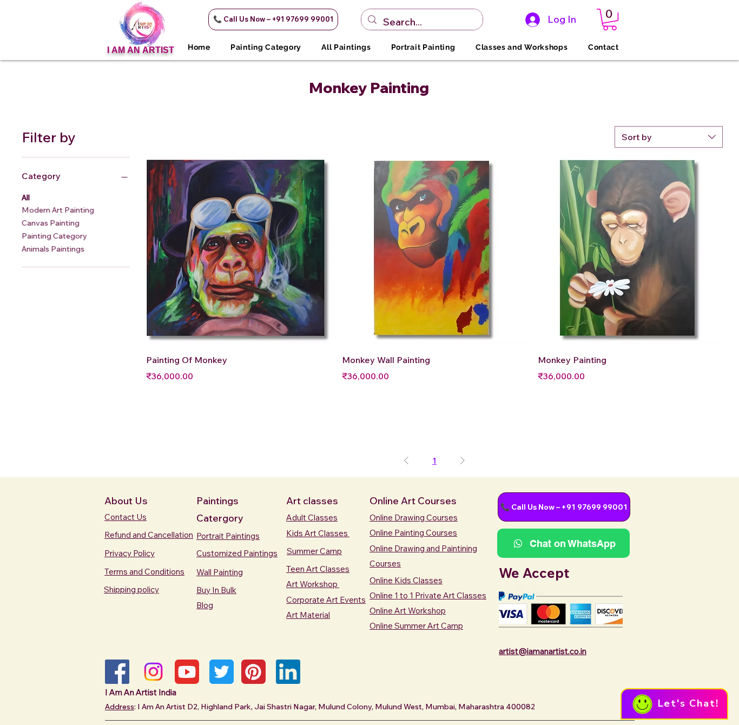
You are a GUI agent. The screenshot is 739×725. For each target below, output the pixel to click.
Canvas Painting (51, 223)
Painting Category (54, 236)
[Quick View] (238, 251)
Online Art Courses (413, 501)
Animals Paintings (53, 249)
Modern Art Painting (58, 210)
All (26, 197)
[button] (273, 19)
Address (119, 706)
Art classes (312, 501)
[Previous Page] (406, 460)
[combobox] (669, 137)
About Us (126, 501)
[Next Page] (462, 460)
